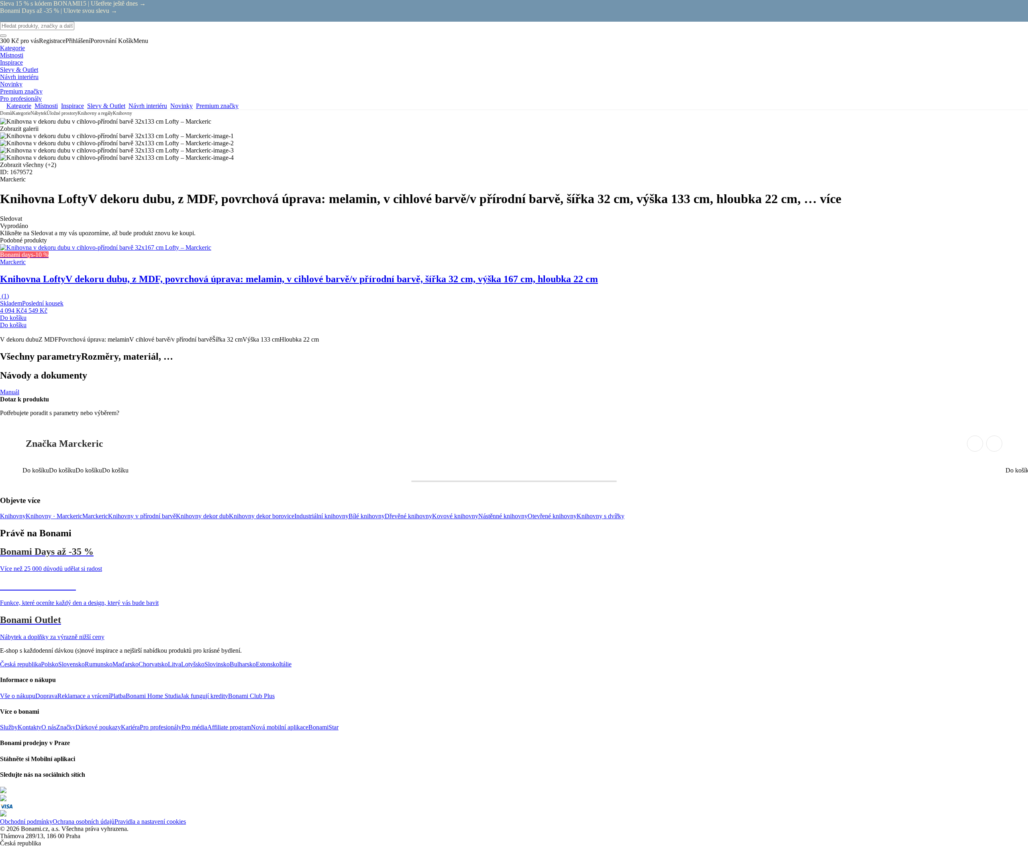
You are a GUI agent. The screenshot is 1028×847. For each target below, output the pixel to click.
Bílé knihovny (367, 516)
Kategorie (21, 113)
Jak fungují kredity (204, 695)
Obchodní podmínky (26, 821)
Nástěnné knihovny (503, 516)
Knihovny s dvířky (600, 516)
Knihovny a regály (95, 113)
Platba (118, 695)
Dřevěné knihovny (408, 516)
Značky (65, 727)
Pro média (194, 727)
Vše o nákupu (17, 695)
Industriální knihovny (321, 516)
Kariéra (130, 727)
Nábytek (39, 113)
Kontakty (29, 727)
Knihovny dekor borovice (261, 516)
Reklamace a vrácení (83, 695)
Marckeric (95, 516)
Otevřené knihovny (552, 516)
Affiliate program (229, 727)
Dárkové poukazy (98, 727)
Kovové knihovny (455, 516)
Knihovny (122, 113)
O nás (48, 727)
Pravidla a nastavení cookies (150, 821)
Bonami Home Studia (153, 695)
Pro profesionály (161, 727)
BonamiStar (323, 727)
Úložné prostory (62, 113)
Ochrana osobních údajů (83, 821)
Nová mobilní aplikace (279, 727)
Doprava (46, 695)
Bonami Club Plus (251, 695)
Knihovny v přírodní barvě (142, 516)
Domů (6, 113)
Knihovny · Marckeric (54, 516)
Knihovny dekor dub (202, 516)
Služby (9, 727)
